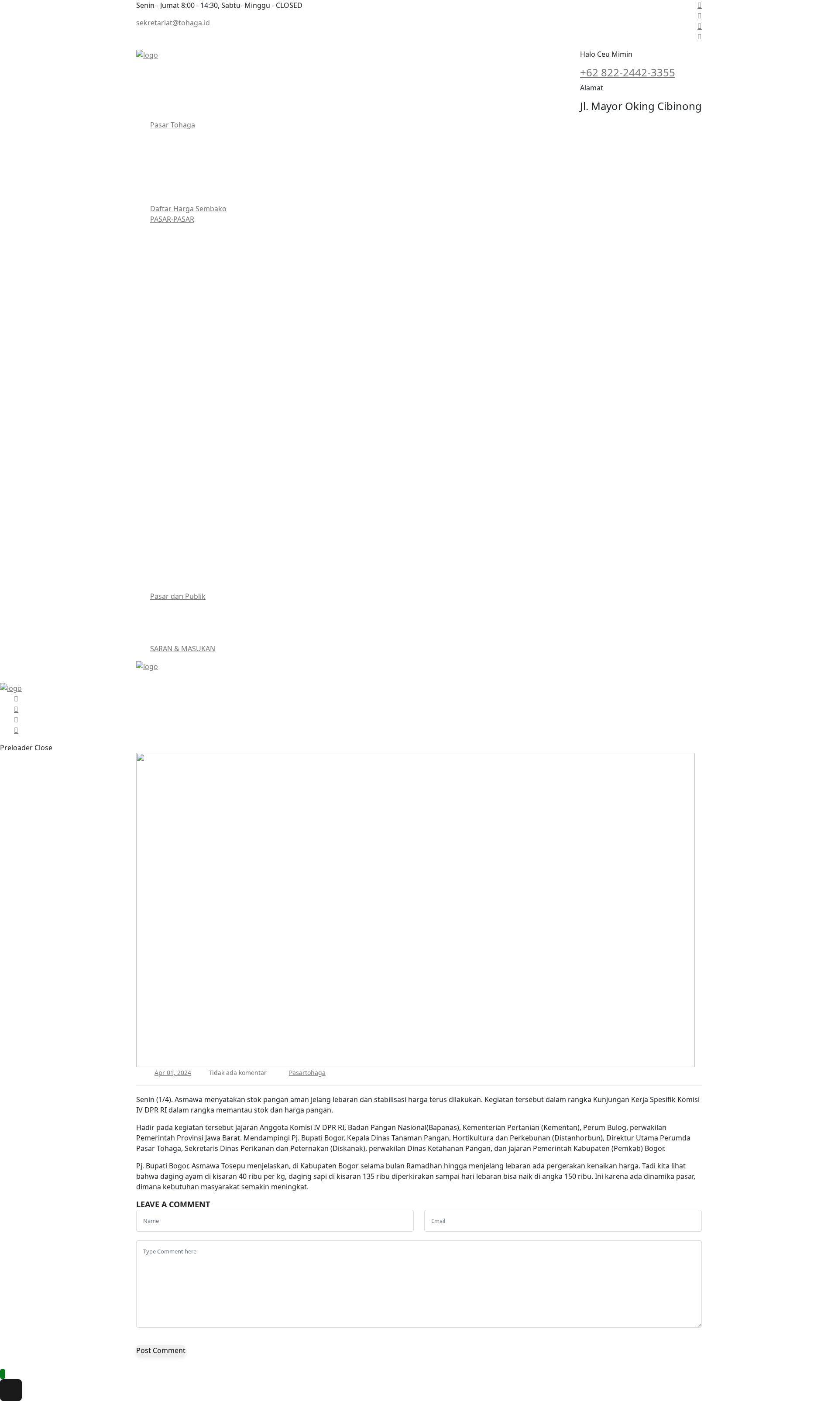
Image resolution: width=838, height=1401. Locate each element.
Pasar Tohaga (172, 125)
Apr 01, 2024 (173, 1072)
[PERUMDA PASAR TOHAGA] (147, 54)
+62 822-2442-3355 (627, 72)
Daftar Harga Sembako (188, 208)
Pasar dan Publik (178, 596)
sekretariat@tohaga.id (173, 22)
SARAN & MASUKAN (182, 648)
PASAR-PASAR (172, 219)
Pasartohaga (307, 1072)
